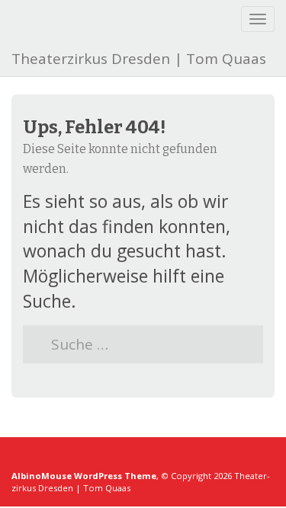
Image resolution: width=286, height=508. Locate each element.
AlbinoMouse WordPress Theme (83, 475)
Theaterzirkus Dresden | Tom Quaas (138, 59)
